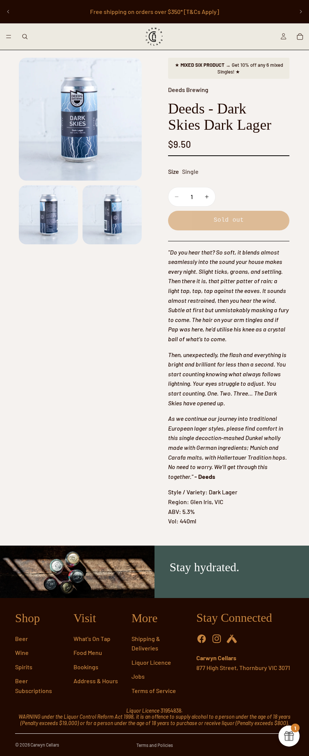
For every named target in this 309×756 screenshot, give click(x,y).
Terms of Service (154, 690)
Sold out (229, 220)
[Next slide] (300, 11)
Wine (22, 652)
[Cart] (300, 36)
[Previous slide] (8, 11)
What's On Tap (91, 638)
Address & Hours (95, 680)
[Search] (25, 36)
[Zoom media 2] (48, 214)
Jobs (138, 676)
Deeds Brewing (188, 89)
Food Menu (87, 652)
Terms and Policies (154, 745)
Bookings (85, 666)
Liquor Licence (151, 662)
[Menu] (8, 36)
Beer (21, 638)
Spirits (23, 666)
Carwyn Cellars (45, 744)
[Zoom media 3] (112, 214)
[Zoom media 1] (80, 119)
